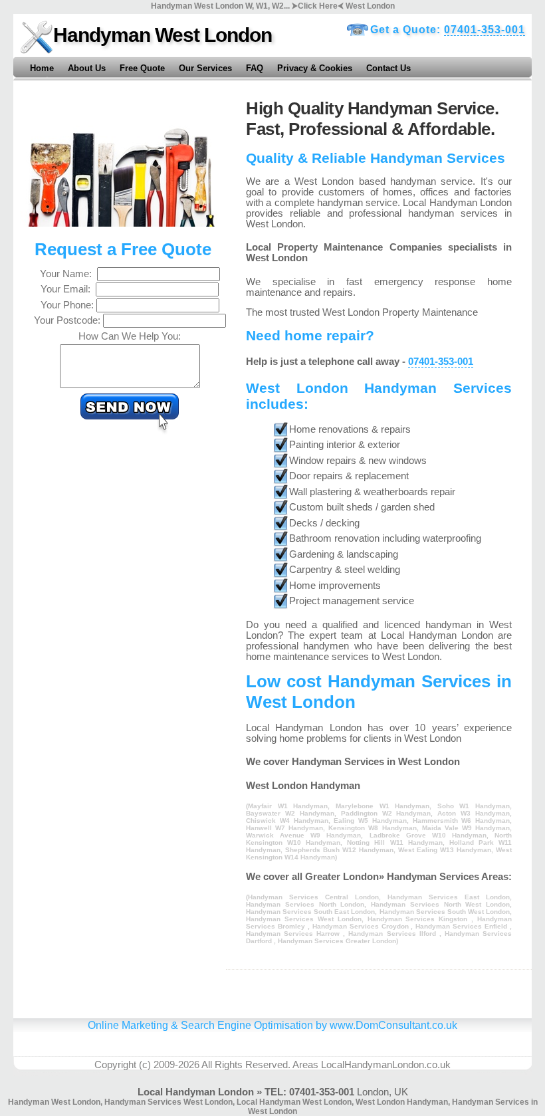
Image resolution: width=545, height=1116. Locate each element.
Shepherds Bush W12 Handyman (339, 849)
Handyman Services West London (304, 919)
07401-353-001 (484, 29)
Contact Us (388, 68)
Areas (305, 1065)
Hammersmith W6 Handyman (461, 820)
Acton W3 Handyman (473, 813)
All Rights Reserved (244, 1065)
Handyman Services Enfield (462, 926)
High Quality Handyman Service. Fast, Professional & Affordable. (372, 118)
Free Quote (142, 68)
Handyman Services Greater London (337, 941)
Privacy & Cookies (314, 68)
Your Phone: (68, 305)
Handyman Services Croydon (361, 926)
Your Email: (68, 289)
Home (42, 68)
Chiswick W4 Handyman (287, 820)
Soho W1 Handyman (473, 806)
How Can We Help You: (129, 336)
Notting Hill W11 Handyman (394, 842)
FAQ (254, 68)
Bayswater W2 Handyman (290, 813)
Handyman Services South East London (310, 911)
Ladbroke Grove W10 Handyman (428, 835)
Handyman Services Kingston (420, 919)
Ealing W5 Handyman (370, 820)
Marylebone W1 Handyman (382, 806)
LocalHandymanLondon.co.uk (386, 1065)
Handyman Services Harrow (294, 933)
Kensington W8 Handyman (372, 828)
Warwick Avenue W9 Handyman (303, 835)
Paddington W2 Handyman (386, 813)
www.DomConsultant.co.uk (393, 1025)
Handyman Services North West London (440, 904)
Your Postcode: (68, 320)
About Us (87, 68)
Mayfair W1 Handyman (288, 806)
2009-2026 (176, 1065)
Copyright (115, 1065)
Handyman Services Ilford (393, 933)
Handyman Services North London (305, 904)
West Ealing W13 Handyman (444, 849)
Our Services (205, 68)
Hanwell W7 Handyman (284, 828)
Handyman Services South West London (445, 911)
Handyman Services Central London (313, 897)
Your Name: (68, 274)
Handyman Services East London (448, 897)
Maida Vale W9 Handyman (466, 828)
